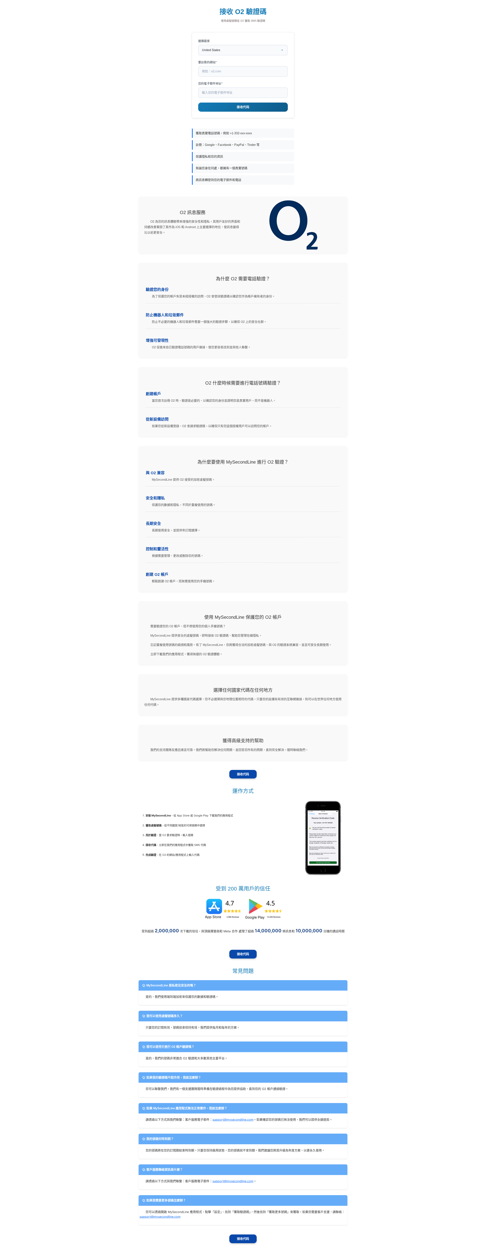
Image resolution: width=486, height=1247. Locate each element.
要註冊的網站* (207, 62)
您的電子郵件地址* (210, 83)
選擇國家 (204, 41)
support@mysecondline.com (232, 1119)
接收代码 (243, 774)
